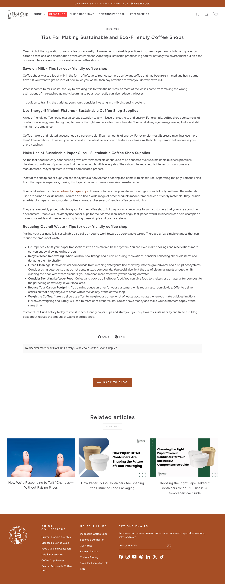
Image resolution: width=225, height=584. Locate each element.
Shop (38, 14)
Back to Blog (115, 382)
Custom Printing (89, 557)
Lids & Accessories (52, 554)
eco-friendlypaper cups (72, 191)
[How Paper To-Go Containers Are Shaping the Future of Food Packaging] (112, 457)
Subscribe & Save (82, 14)
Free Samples (139, 14)
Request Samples (90, 551)
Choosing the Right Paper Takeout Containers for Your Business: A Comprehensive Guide (184, 488)
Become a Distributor (92, 539)
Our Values (86, 545)
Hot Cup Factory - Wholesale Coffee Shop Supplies (85, 348)
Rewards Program (112, 14)
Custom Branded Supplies (56, 537)
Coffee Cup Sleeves (52, 560)
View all (112, 426)
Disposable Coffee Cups (55, 542)
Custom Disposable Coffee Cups (56, 568)
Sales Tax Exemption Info (94, 563)
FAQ (82, 569)
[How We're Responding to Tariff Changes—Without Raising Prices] (41, 457)
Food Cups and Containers (56, 548)
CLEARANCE (57, 14)
